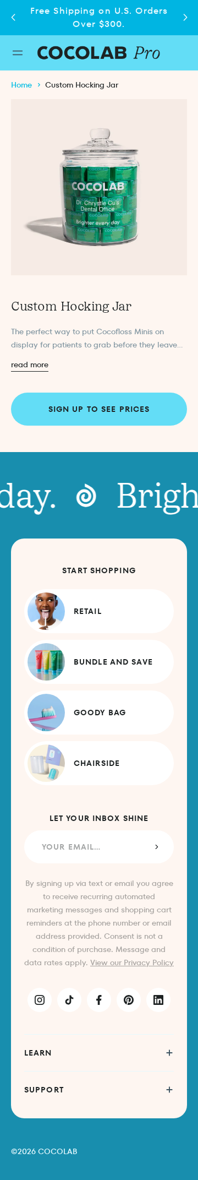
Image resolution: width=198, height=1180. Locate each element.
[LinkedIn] (158, 1000)
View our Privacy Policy (132, 962)
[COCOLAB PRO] (98, 52)
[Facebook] (99, 1000)
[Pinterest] (129, 1000)
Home (21, 84)
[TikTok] (69, 1000)
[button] (185, 18)
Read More (29, 364)
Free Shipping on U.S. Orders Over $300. (99, 17)
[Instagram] (40, 1000)
